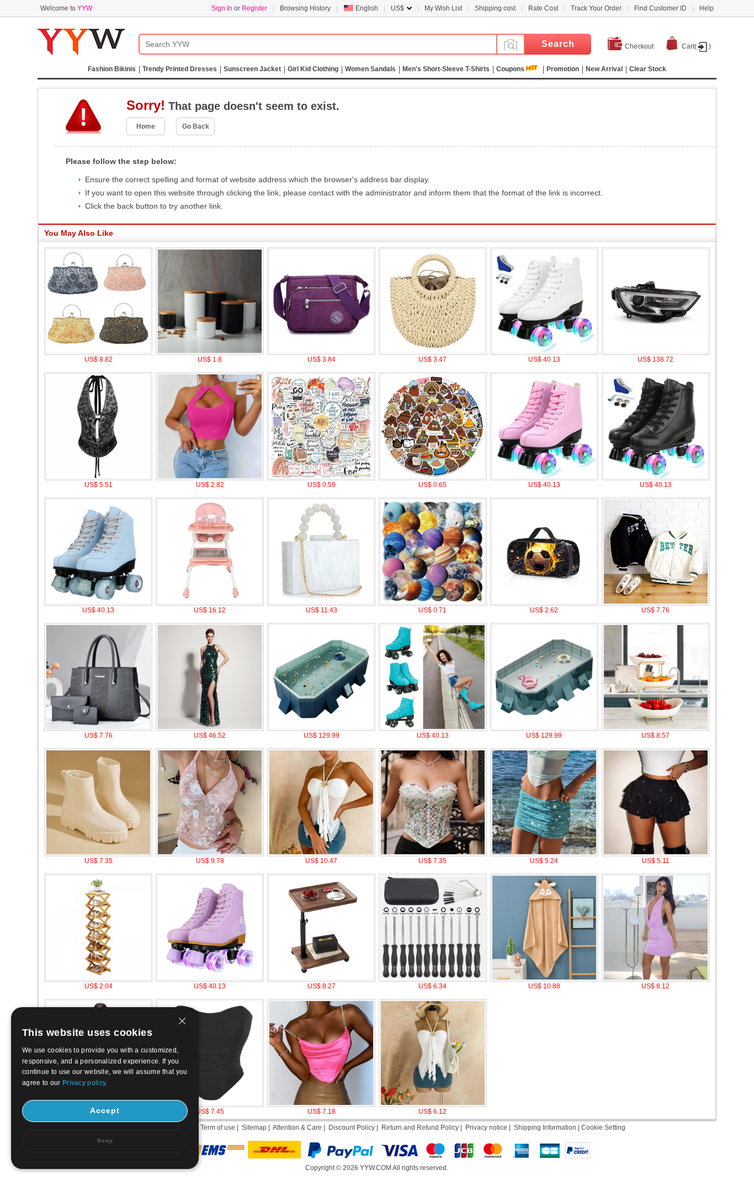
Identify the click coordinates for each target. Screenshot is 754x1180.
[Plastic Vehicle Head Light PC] (656, 353)
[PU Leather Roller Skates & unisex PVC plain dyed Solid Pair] (544, 478)
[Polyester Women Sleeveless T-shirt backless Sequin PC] (98, 478)
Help (706, 8)
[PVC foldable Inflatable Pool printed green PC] (544, 729)
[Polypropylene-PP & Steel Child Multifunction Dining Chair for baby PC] (210, 603)
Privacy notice (486, 1127)
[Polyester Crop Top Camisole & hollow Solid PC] (210, 478)
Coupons (510, 69)
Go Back (195, 126)
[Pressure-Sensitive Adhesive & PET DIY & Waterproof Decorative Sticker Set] (433, 603)
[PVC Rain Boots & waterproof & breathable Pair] (98, 854)
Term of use (217, 1127)
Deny (105, 1140)
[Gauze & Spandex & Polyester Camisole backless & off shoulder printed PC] (321, 854)
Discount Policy (351, 1127)
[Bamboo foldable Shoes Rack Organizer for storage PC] (98, 979)
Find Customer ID (660, 8)
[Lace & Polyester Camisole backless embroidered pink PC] (210, 854)
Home (145, 126)
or (239, 8)
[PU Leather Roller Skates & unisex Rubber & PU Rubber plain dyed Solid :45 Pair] (544, 353)
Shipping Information (545, 1127)
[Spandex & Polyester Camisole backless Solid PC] (433, 1105)
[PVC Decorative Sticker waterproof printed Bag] (321, 478)
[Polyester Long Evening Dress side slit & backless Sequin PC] (210, 729)
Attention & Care (297, 1127)
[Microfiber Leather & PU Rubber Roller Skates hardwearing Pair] (433, 729)
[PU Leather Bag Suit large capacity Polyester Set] (98, 729)
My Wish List (443, 8)
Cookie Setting (603, 1127)
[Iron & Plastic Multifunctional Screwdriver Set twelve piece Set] (433, 979)
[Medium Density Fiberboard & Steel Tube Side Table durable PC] (321, 979)
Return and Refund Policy (420, 1127)
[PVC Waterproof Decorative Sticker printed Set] (433, 478)
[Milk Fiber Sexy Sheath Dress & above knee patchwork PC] (656, 979)
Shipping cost (495, 8)
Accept (105, 1110)
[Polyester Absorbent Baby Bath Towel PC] (544, 979)
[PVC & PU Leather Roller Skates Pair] (210, 979)
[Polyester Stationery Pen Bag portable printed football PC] (544, 603)
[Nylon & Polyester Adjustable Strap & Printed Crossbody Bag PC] (321, 353)
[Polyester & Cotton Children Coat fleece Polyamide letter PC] (656, 603)
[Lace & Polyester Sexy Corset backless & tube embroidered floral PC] (433, 854)
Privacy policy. (85, 1083)
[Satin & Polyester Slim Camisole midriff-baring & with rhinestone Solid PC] (321, 1105)
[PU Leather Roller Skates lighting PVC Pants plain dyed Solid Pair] (656, 478)
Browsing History (305, 8)
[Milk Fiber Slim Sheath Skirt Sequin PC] (544, 854)
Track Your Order (596, 8)
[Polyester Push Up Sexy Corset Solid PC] (210, 1105)
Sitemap (254, 1127)
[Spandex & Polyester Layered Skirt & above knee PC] (656, 854)
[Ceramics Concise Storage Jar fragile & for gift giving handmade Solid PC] (210, 353)
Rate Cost (543, 8)
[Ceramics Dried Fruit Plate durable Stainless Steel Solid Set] (656, 729)
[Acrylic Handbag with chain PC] (321, 603)
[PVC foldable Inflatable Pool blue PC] (321, 729)
